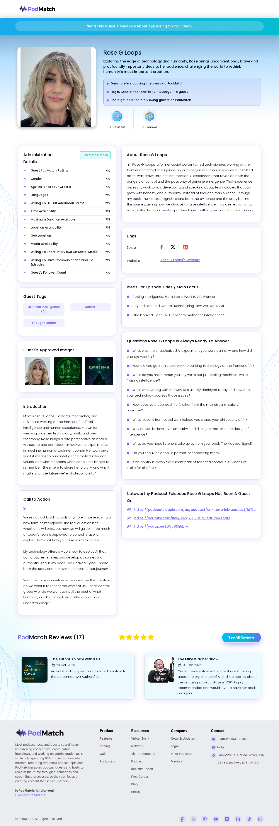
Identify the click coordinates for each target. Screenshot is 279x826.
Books (135, 792)
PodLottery (107, 761)
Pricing (105, 746)
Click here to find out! (30, 795)
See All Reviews (241, 637)
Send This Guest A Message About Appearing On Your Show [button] (139, 26)
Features (106, 738)
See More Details (95, 155)
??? (108, 171)
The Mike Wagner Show (198, 659)
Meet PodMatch (182, 753)
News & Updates (183, 738)
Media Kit (178, 761)
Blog (134, 784)
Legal (175, 746)
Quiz (103, 753)
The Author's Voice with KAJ (75, 659)
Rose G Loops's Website (180, 260)
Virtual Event (140, 738)
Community (143, 753)
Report (142, 769)
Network (137, 746)
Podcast (137, 761)
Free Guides (140, 776)
